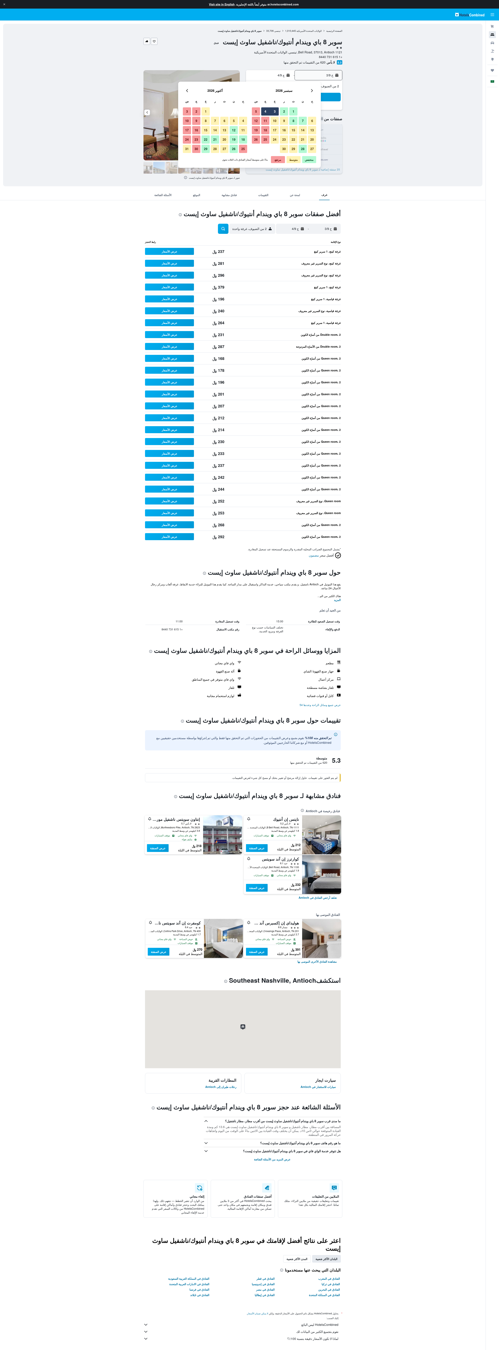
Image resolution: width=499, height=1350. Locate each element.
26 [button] (256, 139)
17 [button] (274, 130)
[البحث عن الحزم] (492, 51)
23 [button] (284, 139)
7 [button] (303, 120)
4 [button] (265, 111)
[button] (4, 4)
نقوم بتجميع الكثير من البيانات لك (317, 1331)
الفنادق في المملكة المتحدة (324, 1295)
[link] (318, 897)
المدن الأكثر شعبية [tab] (297, 1259)
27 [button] (312, 149)
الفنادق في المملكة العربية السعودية (188, 1278)
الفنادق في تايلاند (199, 1295)
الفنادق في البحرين (329, 1289)
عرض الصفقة (257, 848)
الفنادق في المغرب (329, 1278)
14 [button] (302, 130)
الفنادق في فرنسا (199, 1289)
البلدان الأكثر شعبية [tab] (326, 1259)
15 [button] (293, 130)
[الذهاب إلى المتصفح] (492, 59)
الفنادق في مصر (265, 1289)
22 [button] (293, 139)
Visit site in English (222, 4)
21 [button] (302, 139)
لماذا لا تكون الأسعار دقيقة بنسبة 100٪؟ (312, 1338)
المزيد (337, 600)
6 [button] (312, 120)
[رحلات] (492, 70)
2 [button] (284, 111)
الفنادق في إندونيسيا (263, 1284)
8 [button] (293, 120)
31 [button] (187, 149)
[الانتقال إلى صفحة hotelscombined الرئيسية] (470, 14)
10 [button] (274, 120)
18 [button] (265, 130)
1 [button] (293, 111)
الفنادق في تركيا (331, 1284)
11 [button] (265, 120)
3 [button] (275, 111)
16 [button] (284, 130)
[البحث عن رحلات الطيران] (492, 26)
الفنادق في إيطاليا (265, 1295)
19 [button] (256, 130)
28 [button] (302, 149)
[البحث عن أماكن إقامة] (492, 35)
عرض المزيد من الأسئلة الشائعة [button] (272, 1159)
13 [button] (312, 130)
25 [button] (265, 139)
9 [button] (284, 120)
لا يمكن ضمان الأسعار (257, 1313)
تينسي (277, 30)
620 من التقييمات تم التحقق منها (305, 62)
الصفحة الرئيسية (334, 30)
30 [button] (284, 149)
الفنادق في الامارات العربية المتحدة (189, 1284)
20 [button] (312, 139)
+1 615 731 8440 (330, 57)
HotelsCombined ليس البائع (319, 1324)
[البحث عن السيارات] (492, 43)
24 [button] (274, 139)
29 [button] (293, 149)
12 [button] (256, 120)
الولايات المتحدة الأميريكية (309, 30)
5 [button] (256, 111)
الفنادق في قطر (266, 1278)
